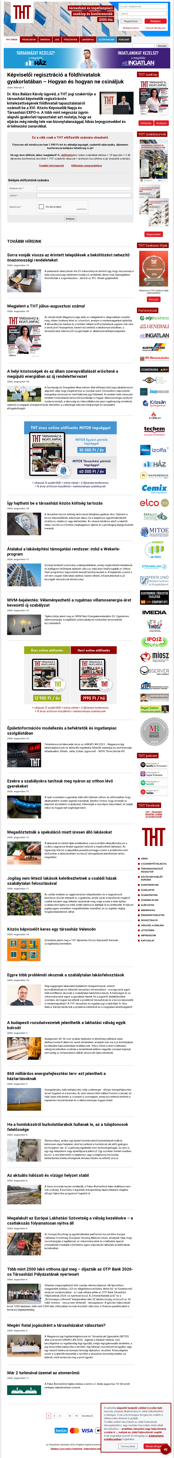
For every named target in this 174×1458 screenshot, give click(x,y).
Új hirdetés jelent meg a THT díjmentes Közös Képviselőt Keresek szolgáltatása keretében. (81, 942)
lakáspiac (88, 39)
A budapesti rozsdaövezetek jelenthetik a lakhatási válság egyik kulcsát (66, 1025)
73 (76, 1416)
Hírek (144, 858)
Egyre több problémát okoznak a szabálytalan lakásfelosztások (65, 975)
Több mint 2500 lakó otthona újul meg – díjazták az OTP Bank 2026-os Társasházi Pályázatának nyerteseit (70, 1272)
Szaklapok (147, 890)
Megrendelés (154, 234)
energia (45, 39)
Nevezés (153, 299)
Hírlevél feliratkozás (156, 28)
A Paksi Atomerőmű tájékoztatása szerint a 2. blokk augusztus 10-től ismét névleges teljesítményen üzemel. (87, 1385)
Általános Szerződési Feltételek (66, 1449)
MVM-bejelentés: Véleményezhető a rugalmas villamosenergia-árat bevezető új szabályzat (69, 603)
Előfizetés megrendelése (86, 165)
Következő (87, 1416)
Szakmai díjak (149, 900)
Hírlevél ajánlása (152, 925)
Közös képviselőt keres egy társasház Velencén (51, 929)
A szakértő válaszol (154, 863)
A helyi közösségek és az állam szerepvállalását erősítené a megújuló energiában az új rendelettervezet (62, 374)
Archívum (161, 123)
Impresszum (148, 935)
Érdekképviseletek (152, 915)
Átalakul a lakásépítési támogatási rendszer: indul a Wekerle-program (63, 552)
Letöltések (147, 930)
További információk (51, 165)
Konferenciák (150, 884)
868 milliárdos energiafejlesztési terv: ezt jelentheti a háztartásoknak (56, 1076)
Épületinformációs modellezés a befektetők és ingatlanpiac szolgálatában (62, 731)
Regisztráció (131, 21)
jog (57, 39)
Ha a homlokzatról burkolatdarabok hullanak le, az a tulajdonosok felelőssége (67, 1127)
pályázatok (29, 39)
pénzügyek (70, 39)
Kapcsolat (147, 940)
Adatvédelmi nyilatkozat (95, 1449)
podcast (124, 39)
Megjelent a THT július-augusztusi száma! (46, 306)
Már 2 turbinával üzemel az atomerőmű (43, 1372)
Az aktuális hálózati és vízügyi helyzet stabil (48, 1175)
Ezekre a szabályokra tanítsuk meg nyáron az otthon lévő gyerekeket (60, 784)
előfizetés (67, 155)
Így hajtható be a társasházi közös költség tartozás (55, 503)
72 (69, 1416)
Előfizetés (146, 123)
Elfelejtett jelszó (131, 28)
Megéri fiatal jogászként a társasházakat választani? (56, 1325)
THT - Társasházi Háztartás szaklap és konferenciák (153, 814)
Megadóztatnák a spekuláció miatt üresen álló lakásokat (59, 832)
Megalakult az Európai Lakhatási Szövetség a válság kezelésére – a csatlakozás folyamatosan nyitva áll (70, 1221)
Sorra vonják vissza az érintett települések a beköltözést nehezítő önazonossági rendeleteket (68, 258)
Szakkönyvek (149, 895)
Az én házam (106, 39)
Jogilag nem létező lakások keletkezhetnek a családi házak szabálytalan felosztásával (62, 881)
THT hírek (12, 39)
